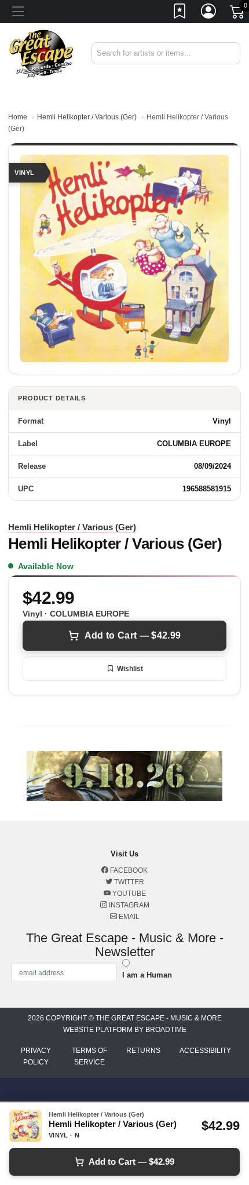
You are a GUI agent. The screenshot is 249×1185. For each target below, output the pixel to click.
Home (17, 117)
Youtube (128, 893)
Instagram (128, 905)
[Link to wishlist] (180, 13)
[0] (238, 14)
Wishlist (130, 669)
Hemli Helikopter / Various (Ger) (87, 117)
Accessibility (205, 1051)
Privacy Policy (36, 1056)
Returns (143, 1051)
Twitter (128, 882)
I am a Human (147, 975)
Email (128, 917)
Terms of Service (89, 1056)
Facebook (128, 870)
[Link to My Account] (209, 13)
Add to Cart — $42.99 (133, 635)
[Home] (41, 52)
